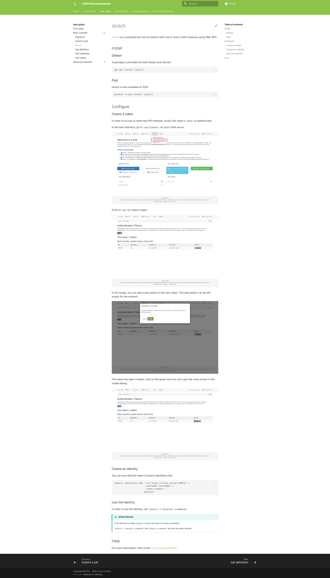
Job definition (82, 49)
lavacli (78, 45)
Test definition (82, 53)
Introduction (89, 11)
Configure (229, 41)
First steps (78, 28)
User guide (105, 11)
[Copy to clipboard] (215, 70)
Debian (229, 33)
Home (76, 11)
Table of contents (233, 24)
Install (227, 28)
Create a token (233, 45)
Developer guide (140, 11)
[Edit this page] (216, 26)
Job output (80, 58)
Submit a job (81, 41)
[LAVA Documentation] (75, 4)
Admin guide (121, 11)
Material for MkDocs (93, 574)
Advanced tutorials (82, 62)
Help (226, 58)
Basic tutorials (80, 33)
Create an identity (235, 49)
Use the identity (234, 53)
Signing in (80, 37)
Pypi (228, 37)
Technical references (163, 11)
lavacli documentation (163, 548)
